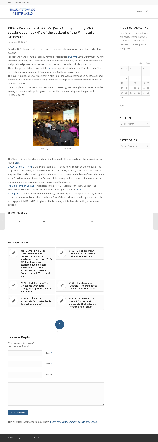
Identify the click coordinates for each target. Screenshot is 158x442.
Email (49, 363)
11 (126, 83)
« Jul (122, 105)
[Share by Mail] (92, 221)
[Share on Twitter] (44, 221)
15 (144, 83)
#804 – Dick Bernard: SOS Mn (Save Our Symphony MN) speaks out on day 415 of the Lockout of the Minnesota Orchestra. (51, 32)
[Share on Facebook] (20, 221)
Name (49, 353)
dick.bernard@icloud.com (18, 2)
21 (139, 88)
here (50, 68)
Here (29, 166)
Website (49, 374)
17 (122, 88)
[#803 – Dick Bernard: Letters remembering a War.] (2, 221)
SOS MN (72, 56)
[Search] (147, 11)
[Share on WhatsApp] (68, 221)
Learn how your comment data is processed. (74, 421)
